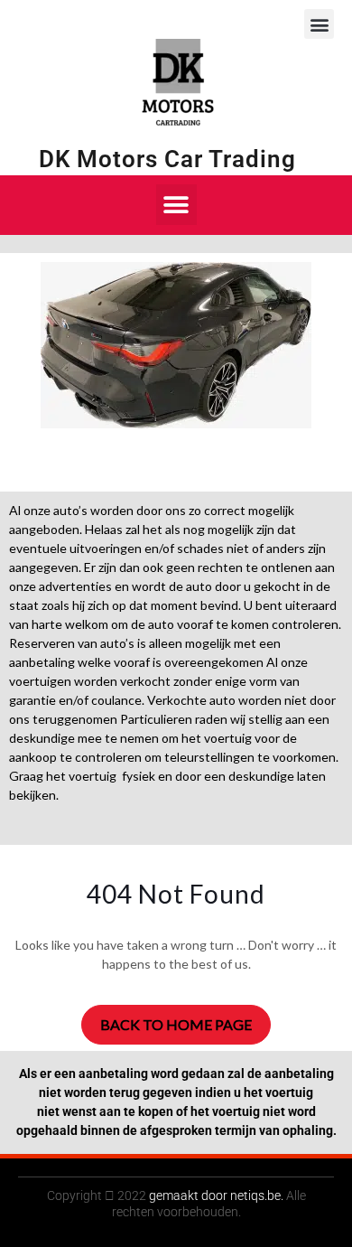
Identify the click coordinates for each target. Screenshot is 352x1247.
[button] (319, 24)
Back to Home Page (176, 1024)
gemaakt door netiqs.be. (216, 1195)
